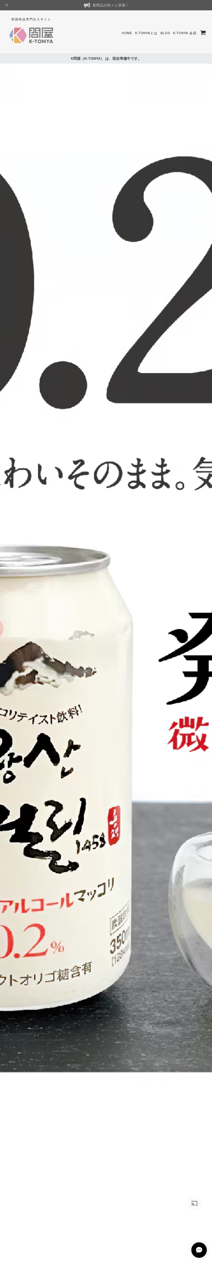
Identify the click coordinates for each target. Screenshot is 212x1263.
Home (127, 33)
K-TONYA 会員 (184, 33)
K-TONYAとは (146, 33)
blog (165, 33)
